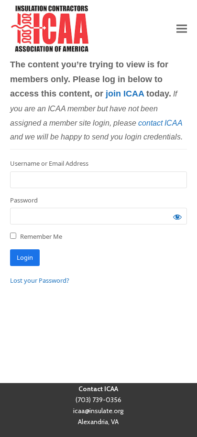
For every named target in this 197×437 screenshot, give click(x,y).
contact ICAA (160, 123)
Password (24, 200)
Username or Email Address (49, 163)
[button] (181, 28)
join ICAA (125, 93)
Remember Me (40, 236)
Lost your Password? (39, 280)
